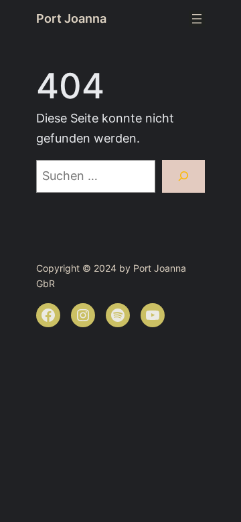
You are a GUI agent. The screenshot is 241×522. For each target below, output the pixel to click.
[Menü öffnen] (197, 19)
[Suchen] (183, 176)
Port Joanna (71, 18)
